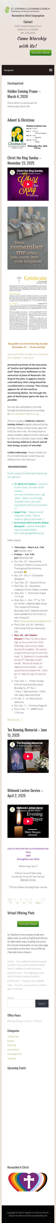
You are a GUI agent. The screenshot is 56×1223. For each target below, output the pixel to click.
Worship (11, 1058)
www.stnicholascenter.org (31, 494)
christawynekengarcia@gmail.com (35, 621)
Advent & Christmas (20, 120)
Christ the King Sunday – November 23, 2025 (24, 160)
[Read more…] (14, 719)
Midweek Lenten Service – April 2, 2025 (25, 792)
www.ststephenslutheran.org (24, 413)
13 (17, 902)
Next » (38, 902)
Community (13, 1036)
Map (38, 26)
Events (10, 1040)
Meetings (11, 1045)
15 (30, 902)
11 (43, 899)
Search (10, 997)
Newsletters (13, 1049)
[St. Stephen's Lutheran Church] (28, 10)
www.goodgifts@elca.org (32, 533)
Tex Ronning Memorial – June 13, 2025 (27, 732)
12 (10, 902)
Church (12, 1215)
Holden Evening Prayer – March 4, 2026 (24, 93)
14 (24, 902)
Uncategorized (14, 1053)
